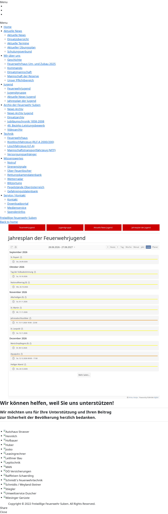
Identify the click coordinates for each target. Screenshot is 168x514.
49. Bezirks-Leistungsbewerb (26, 125)
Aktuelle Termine (18, 43)
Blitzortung (14, 183)
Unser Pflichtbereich (20, 80)
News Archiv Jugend (20, 113)
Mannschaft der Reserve (23, 76)
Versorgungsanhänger (22, 154)
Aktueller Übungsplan (21, 47)
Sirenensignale (17, 166)
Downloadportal (17, 203)
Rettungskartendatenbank (24, 175)
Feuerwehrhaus (17, 138)
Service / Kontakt (14, 195)
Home (8, 27)
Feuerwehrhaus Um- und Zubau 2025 (31, 64)
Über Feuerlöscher (19, 171)
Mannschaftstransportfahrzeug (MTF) (31, 150)
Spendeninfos (16, 212)
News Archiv (15, 109)
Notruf (11, 162)
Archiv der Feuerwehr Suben (22, 105)
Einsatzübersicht (18, 39)
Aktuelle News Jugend (21, 97)
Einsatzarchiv (15, 117)
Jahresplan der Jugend (21, 101)
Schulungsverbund (19, 51)
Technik (8, 134)
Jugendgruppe (16, 92)
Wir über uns (12, 55)
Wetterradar (15, 179)
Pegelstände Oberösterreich (25, 187)
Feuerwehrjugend (19, 88)
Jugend (8, 84)
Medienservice (16, 208)
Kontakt (12, 199)
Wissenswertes (13, 158)
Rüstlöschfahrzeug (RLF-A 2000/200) (30, 142)
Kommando (14, 68)
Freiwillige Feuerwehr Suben (18, 218)
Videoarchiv (14, 129)
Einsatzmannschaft (19, 72)
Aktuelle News (13, 31)
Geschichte (14, 60)
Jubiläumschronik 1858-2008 (25, 121)
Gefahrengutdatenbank (22, 191)
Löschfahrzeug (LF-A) (20, 146)
